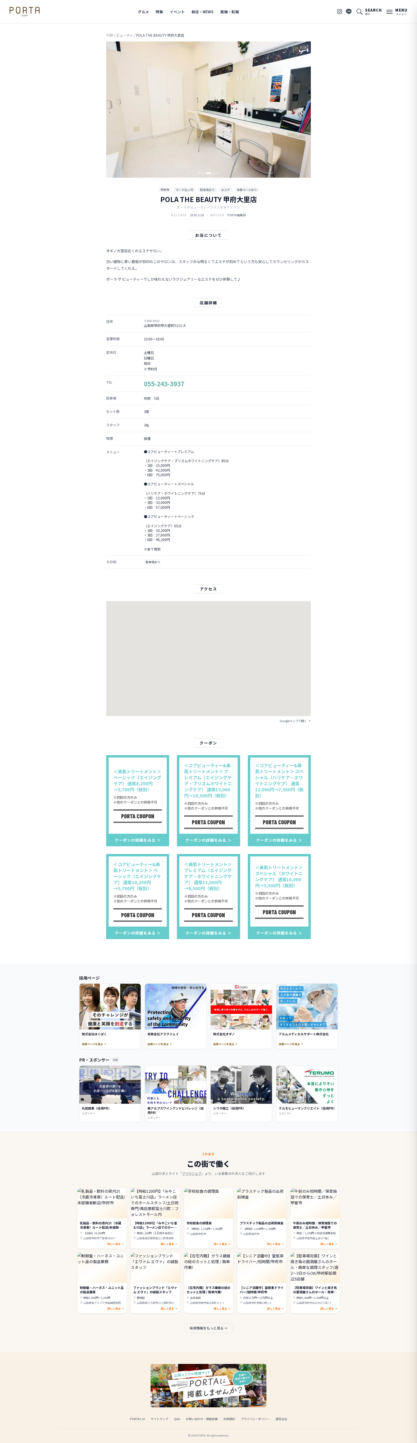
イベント (177, 11)
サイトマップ (159, 1419)
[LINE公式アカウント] (349, 11)
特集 (159, 11)
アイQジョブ (191, 1173)
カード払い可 (184, 190)
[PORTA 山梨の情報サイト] (25, 11)
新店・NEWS (203, 11)
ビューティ (124, 35)
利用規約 (229, 1419)
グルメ (143, 11)
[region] (208, 109)
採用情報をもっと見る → (209, 1328)
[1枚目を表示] (199, 173)
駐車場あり (207, 190)
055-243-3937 (164, 383)
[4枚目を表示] (214, 173)
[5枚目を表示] (217, 173)
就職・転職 (229, 11)
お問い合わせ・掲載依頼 (202, 1419)
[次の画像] (303, 110)
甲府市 (164, 190)
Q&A (177, 1419)
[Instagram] (339, 11)
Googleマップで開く (293, 721)
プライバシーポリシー (255, 1419)
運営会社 (281, 1419)
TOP (109, 35)
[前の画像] (114, 110)
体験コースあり (247, 190)
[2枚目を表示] (203, 173)
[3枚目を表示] (208, 173)
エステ (225, 190)
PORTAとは (137, 1419)
